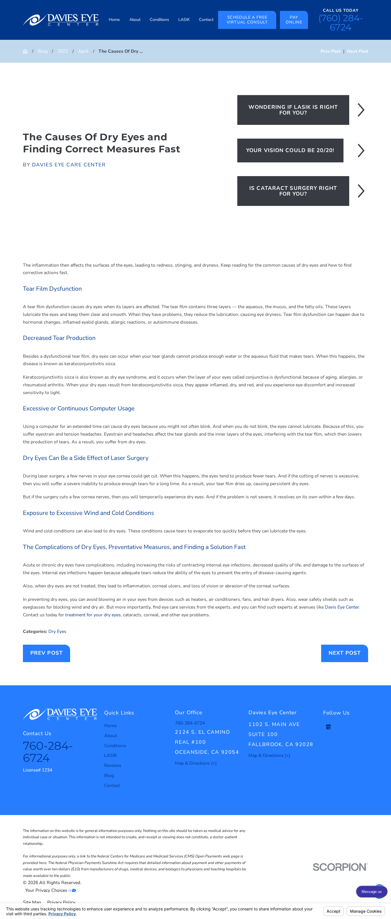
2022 (63, 51)
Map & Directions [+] (196, 763)
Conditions (115, 746)
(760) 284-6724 (340, 22)
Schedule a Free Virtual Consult (247, 20)
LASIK (110, 755)
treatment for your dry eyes (93, 615)
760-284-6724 (48, 752)
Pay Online (294, 20)
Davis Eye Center (342, 607)
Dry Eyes (57, 631)
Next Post (345, 653)
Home (110, 726)
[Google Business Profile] (328, 727)
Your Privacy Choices (46, 890)
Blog (43, 51)
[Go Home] (27, 51)
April (83, 51)
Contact (112, 785)
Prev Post (46, 653)
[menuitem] (114, 20)
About (110, 736)
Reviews (112, 765)
